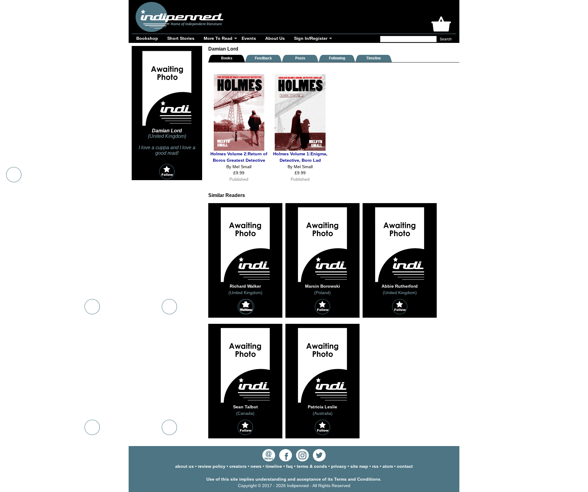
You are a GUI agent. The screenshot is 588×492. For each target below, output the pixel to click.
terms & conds (312, 466)
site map (359, 466)
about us (184, 466)
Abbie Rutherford (400, 286)
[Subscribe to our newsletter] (268, 459)
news (256, 466)
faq (289, 466)
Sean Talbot (245, 406)
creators (238, 466)
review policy (211, 466)
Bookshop (147, 38)
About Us (275, 38)
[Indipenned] (178, 30)
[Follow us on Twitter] (319, 459)
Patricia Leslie (322, 406)
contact (405, 466)
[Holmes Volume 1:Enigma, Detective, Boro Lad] (300, 149)
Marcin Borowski (322, 286)
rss (375, 466)
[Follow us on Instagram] (302, 459)
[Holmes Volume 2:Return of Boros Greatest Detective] (239, 149)
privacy (338, 466)
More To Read (218, 38)
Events (249, 38)
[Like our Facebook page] (285, 459)
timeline (274, 466)
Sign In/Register (310, 38)
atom (388, 466)
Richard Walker (245, 286)
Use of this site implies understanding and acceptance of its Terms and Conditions (293, 479)
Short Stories (180, 38)
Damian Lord (167, 130)
